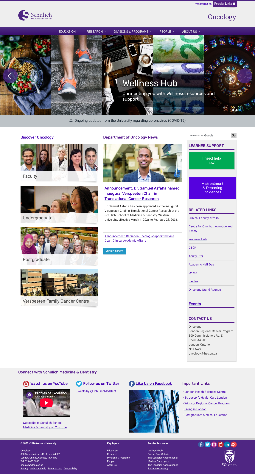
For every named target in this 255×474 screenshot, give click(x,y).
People (165, 31)
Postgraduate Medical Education (205, 415)
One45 (193, 273)
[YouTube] (221, 444)
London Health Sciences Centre (205, 392)
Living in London (195, 409)
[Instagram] (214, 444)
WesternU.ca (203, 4)
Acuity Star (196, 256)
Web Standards (38, 468)
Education (67, 31)
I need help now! (211, 160)
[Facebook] (201, 444)
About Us (189, 31)
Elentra (193, 281)
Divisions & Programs (131, 31)
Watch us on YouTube (49, 383)
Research (95, 31)
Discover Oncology (37, 137)
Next (244, 75)
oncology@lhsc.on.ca (32, 465)
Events (195, 304)
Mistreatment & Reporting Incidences (212, 187)
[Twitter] (208, 444)
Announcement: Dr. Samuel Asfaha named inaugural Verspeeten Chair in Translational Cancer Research (142, 193)
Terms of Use (55, 468)
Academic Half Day (201, 264)
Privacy (24, 468)
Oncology (25, 450)
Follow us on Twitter (101, 383)
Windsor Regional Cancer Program (207, 403)
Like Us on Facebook (154, 383)
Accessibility (70, 468)
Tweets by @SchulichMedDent (96, 391)
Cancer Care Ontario (158, 454)
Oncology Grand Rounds (205, 289)
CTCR (192, 247)
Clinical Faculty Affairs (204, 218)
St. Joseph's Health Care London (205, 397)
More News (115, 251)
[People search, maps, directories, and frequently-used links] (225, 5)
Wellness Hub (198, 239)
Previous (10, 75)
